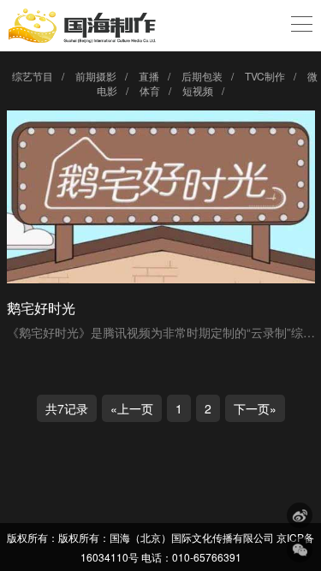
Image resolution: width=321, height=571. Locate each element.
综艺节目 (32, 75)
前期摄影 (95, 75)
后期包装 (202, 75)
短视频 (197, 90)
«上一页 (131, 408)
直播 (149, 75)
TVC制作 (265, 75)
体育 (150, 90)
